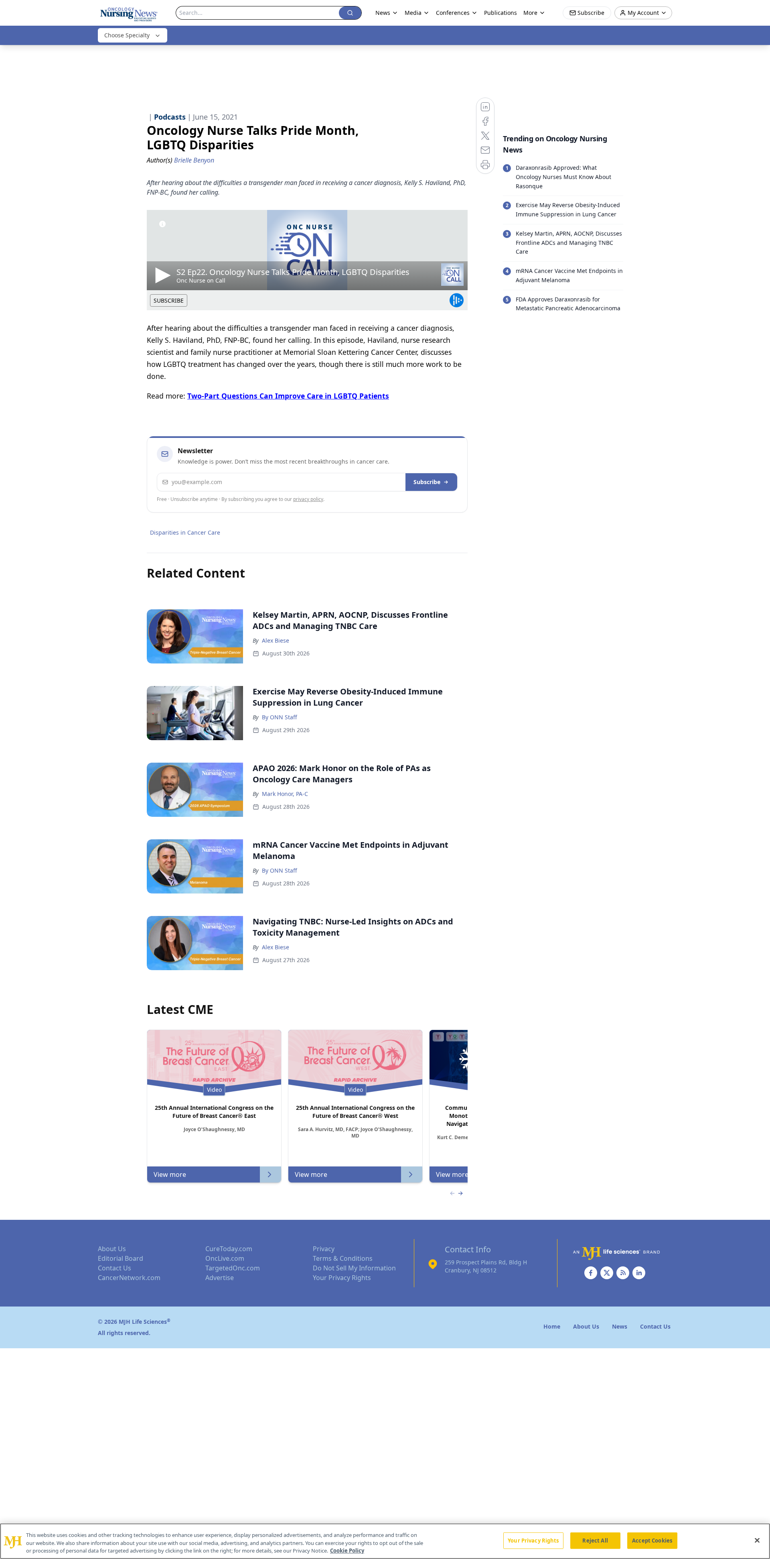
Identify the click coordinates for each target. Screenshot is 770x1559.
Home (551, 1326)
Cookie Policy (347, 1550)
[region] (385, 1541)
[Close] (757, 1540)
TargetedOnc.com (232, 1268)
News (382, 12)
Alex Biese (275, 640)
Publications (500, 12)
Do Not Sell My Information (354, 1268)
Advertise (219, 1277)
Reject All (595, 1540)
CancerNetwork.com (129, 1277)
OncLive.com (224, 1258)
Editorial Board (120, 1258)
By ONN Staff (279, 717)
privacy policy (308, 499)
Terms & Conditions (343, 1258)
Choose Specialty (127, 35)
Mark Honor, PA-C (285, 794)
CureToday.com (228, 1248)
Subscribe (426, 482)
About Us (112, 1248)
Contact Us (114, 1268)
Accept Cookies (652, 1540)
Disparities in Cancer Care (185, 532)
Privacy (323, 1248)
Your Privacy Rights (342, 1277)
